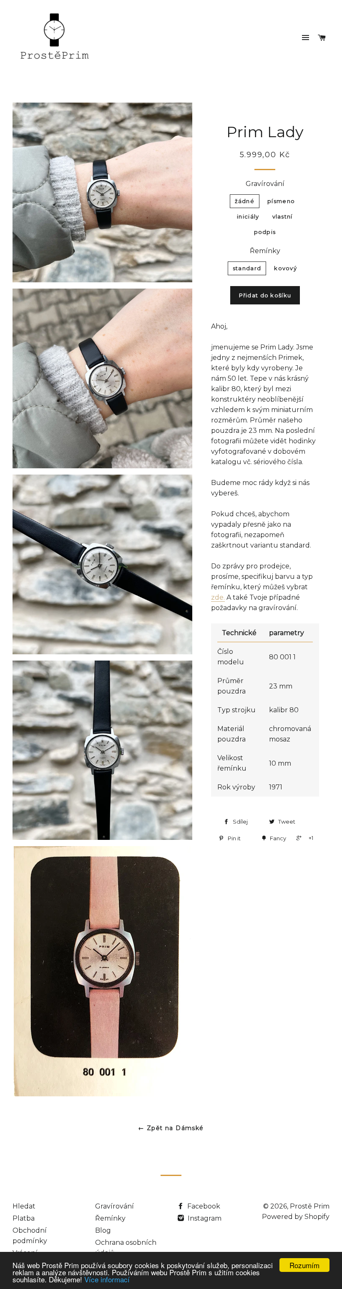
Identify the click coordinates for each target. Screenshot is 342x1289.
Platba (24, 1218)
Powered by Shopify (295, 1217)
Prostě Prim (309, 1206)
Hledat (24, 1206)
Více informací (107, 1279)
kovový (285, 268)
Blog (103, 1230)
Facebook (203, 1206)
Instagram (203, 1218)
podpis (265, 232)
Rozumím (304, 1265)
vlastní (282, 216)
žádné (245, 201)
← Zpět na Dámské (171, 1128)
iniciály (248, 216)
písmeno (281, 201)
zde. (218, 597)
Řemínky (265, 251)
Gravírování (265, 184)
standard (247, 268)
